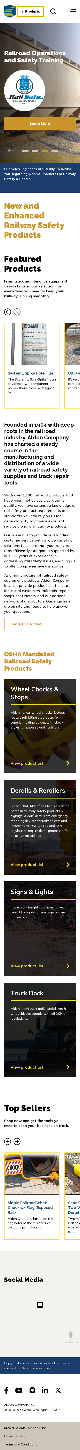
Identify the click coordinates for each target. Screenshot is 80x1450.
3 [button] (45, 151)
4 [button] (54, 151)
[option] (40, 80)
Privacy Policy (14, 1436)
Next (69, 151)
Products (32, 11)
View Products (40, 109)
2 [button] (35, 151)
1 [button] (25, 151)
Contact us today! (25, 624)
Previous (11, 151)
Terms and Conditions (20, 1444)
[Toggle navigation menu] (73, 11)
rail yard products (49, 495)
